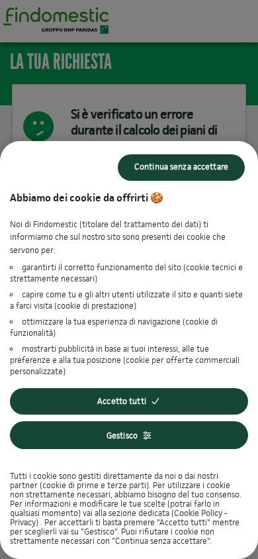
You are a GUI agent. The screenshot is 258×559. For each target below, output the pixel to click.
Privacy (23, 522)
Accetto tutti (121, 401)
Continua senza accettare (181, 166)
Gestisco (122, 435)
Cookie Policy (198, 513)
